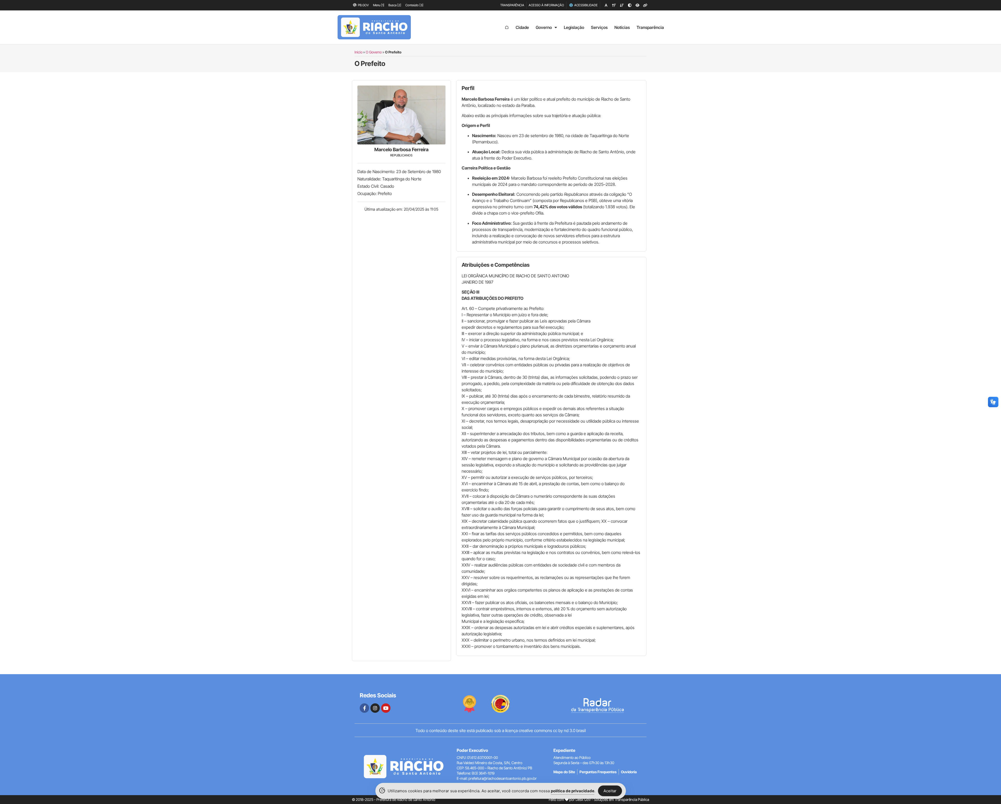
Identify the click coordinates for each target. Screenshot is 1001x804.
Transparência (650, 27)
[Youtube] (385, 708)
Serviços (599, 27)
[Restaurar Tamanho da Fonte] (606, 5)
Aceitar (610, 790)
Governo (544, 27)
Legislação (574, 27)
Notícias (622, 27)
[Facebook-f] (364, 708)
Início (358, 52)
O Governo (374, 52)
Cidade (522, 27)
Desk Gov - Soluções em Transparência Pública (612, 799)
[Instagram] (375, 708)
